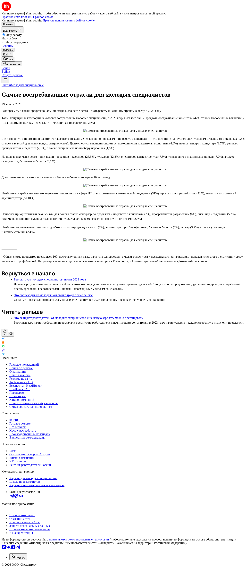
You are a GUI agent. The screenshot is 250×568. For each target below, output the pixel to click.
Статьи (6, 85)
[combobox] (18, 556)
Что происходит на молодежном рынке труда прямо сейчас (53, 295)
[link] (8, 59)
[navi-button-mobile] (5, 80)
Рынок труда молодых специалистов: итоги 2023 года (50, 279)
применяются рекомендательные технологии (79, 539)
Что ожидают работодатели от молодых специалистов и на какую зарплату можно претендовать (78, 318)
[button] (6, 68)
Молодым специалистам (27, 85)
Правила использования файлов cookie (69, 20)
